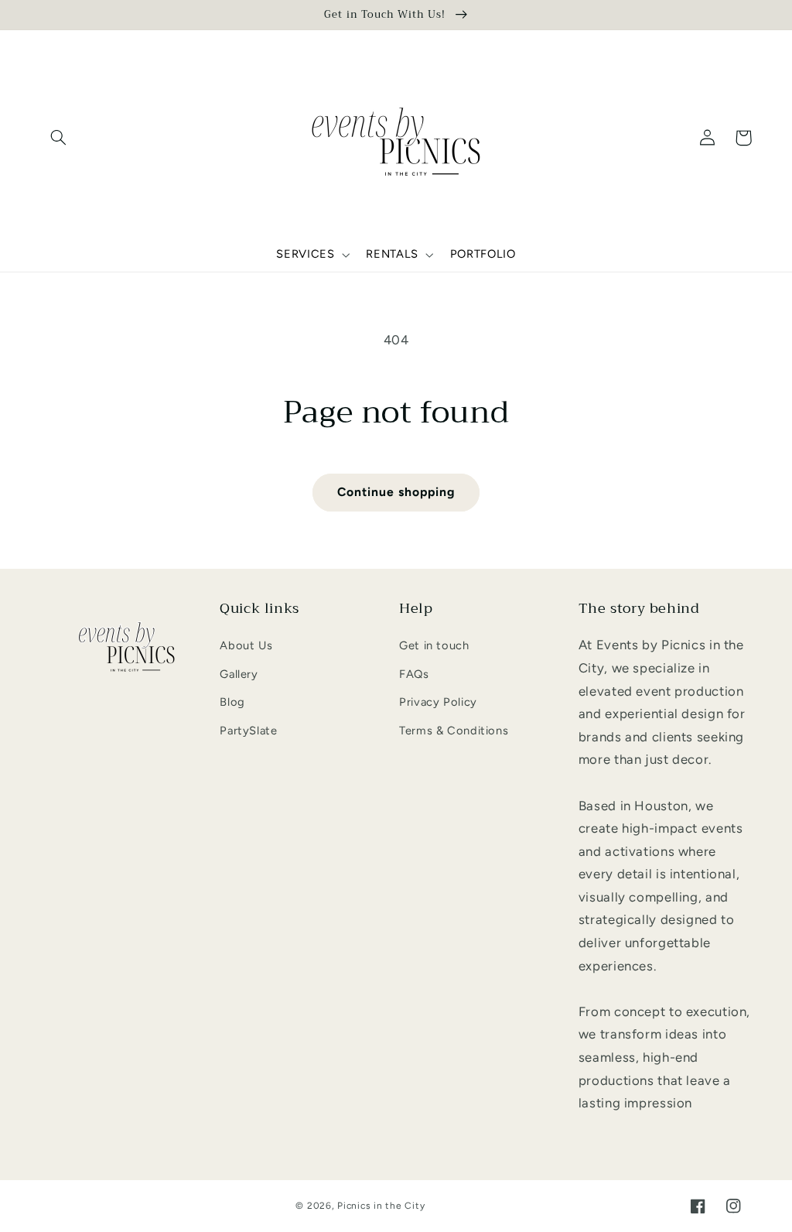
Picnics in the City (381, 1205)
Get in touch (434, 645)
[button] (59, 138)
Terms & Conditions (453, 730)
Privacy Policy (438, 702)
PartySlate (248, 730)
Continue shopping (396, 491)
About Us (246, 645)
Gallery (239, 674)
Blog (232, 702)
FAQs (414, 674)
